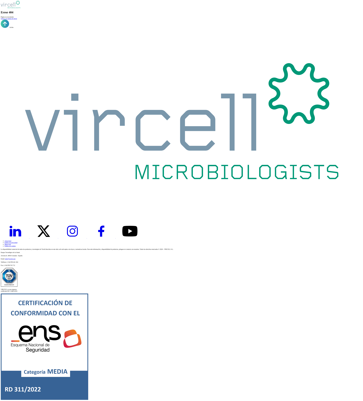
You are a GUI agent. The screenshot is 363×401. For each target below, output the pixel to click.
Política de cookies (10, 246)
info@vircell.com (10, 259)
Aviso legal (8, 241)
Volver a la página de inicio (9, 18)
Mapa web (8, 244)
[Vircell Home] (181, 218)
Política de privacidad (11, 242)
